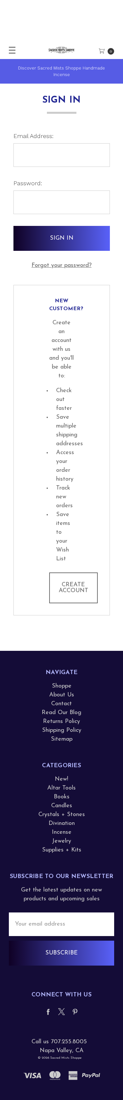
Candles (61, 806)
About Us (61, 695)
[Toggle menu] (9, 50)
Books (62, 797)
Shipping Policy (61, 730)
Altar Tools (61, 788)
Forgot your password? (61, 266)
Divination (62, 824)
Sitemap (61, 739)
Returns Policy (61, 722)
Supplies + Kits (61, 850)
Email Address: (33, 135)
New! (61, 779)
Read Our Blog (61, 713)
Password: (27, 183)
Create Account (73, 588)
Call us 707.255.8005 (59, 1042)
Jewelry (61, 841)
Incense (62, 832)
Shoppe (62, 686)
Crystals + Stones (61, 815)
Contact (61, 704)
